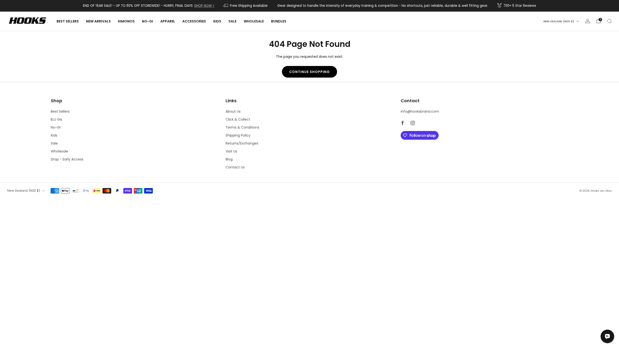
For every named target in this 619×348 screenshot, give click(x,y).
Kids (217, 21)
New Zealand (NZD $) (558, 21)
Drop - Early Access (67, 159)
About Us (233, 111)
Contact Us (235, 167)
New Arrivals (98, 21)
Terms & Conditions (242, 127)
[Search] (609, 21)
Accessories (194, 21)
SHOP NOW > (204, 5)
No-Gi (147, 21)
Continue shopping (309, 71)
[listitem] (148, 6)
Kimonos (126, 21)
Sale (232, 21)
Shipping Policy (238, 135)
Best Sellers (68, 21)
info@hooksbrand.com (420, 111)
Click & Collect (238, 119)
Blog (229, 159)
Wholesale (254, 21)
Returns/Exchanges (242, 143)
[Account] (587, 21)
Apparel (167, 21)
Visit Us (231, 151)
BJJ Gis (56, 119)
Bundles (278, 21)
